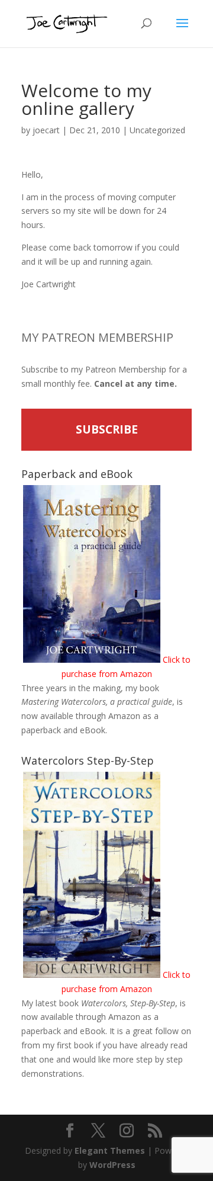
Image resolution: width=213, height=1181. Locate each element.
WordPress (112, 1164)
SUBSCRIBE (107, 429)
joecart (46, 130)
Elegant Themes (110, 1150)
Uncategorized (157, 130)
